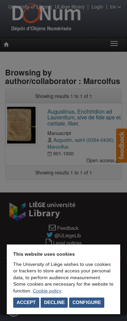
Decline (54, 302)
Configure (86, 302)
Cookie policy (47, 290)
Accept (26, 302)
